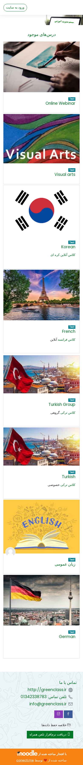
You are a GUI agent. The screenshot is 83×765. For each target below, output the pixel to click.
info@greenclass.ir (48, 704)
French (68, 331)
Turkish (68, 477)
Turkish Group (62, 404)
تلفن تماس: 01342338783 (44, 697)
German (67, 636)
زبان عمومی (65, 564)
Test (71, 98)
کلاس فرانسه (66, 339)
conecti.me (25, 760)
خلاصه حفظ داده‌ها (54, 725)
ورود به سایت (15, 7)
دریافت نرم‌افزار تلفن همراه (48, 734)
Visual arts (64, 174)
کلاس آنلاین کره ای (62, 255)
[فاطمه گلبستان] (10, 552)
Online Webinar (60, 103)
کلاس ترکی (67, 413)
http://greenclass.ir (47, 690)
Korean (68, 247)
